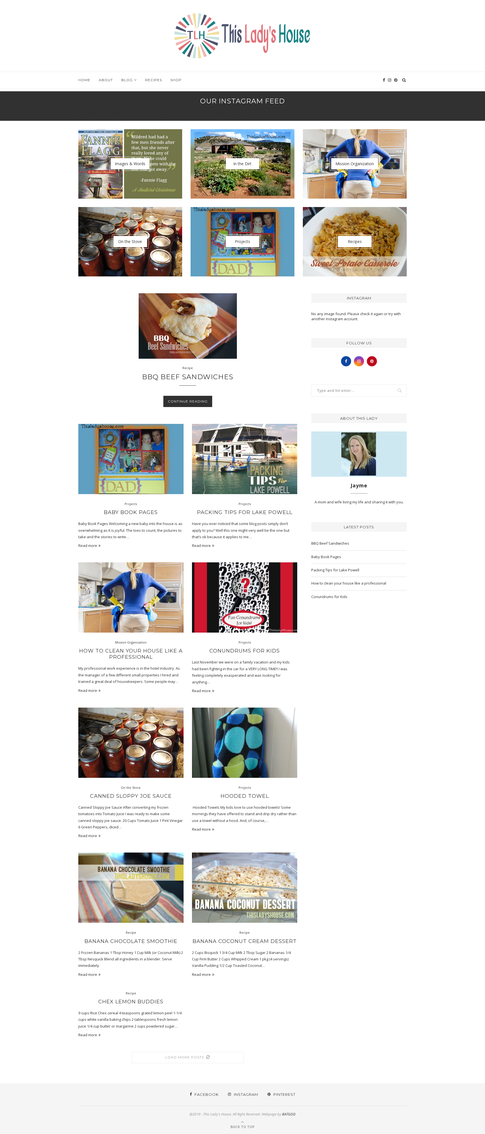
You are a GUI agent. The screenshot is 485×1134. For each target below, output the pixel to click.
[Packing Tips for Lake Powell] (244, 459)
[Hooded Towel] (244, 743)
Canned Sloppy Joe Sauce (131, 796)
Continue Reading (188, 401)
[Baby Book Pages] (131, 459)
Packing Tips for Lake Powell (244, 512)
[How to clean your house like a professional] (131, 597)
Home (84, 80)
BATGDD (289, 1114)
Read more (87, 545)
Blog (127, 80)
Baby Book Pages (131, 512)
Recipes (153, 80)
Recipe (187, 368)
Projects (131, 504)
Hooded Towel (245, 796)
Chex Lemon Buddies (130, 1002)
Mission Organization (131, 642)
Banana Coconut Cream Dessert (245, 941)
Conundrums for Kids (244, 651)
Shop (176, 80)
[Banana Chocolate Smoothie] (131, 888)
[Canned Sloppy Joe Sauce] (131, 743)
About (106, 80)
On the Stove (131, 787)
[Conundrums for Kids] (244, 597)
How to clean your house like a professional (131, 654)
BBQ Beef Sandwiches (187, 377)
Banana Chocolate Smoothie (130, 941)
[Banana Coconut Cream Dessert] (244, 888)
